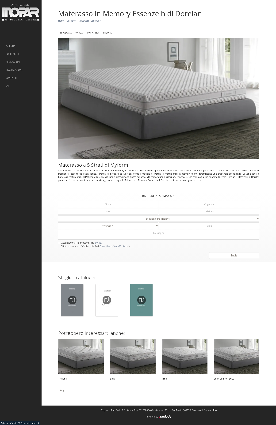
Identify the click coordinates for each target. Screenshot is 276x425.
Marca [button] (79, 32)
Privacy (4, 423)
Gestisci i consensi (30, 423)
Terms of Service (119, 246)
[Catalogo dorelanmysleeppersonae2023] (107, 300)
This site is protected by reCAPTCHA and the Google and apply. (95, 246)
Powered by (152, 416)
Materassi (84, 20)
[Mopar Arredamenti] (21, 12)
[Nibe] (184, 356)
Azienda (10, 45)
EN (7, 85)
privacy (98, 242)
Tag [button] (62, 390)
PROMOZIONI (13, 61)
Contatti (11, 77)
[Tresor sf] (81, 356)
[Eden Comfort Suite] (236, 356)
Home (61, 20)
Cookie (13, 423)
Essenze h (96, 20)
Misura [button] (107, 32)
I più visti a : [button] (93, 32)
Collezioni (12, 53)
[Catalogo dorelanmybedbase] (141, 300)
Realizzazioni (14, 69)
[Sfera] (133, 356)
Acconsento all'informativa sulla (81, 242)
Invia (234, 255)
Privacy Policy (105, 246)
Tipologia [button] (66, 32)
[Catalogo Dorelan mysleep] (72, 300)
